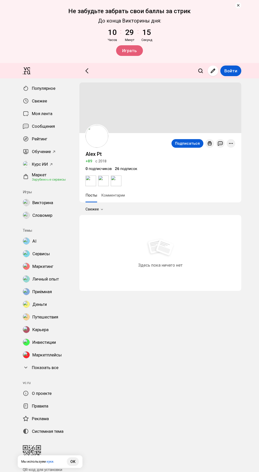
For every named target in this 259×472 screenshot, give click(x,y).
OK (72, 461)
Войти (230, 70)
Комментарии (113, 195)
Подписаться (187, 143)
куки (50, 461)
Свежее (92, 209)
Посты (91, 195)
